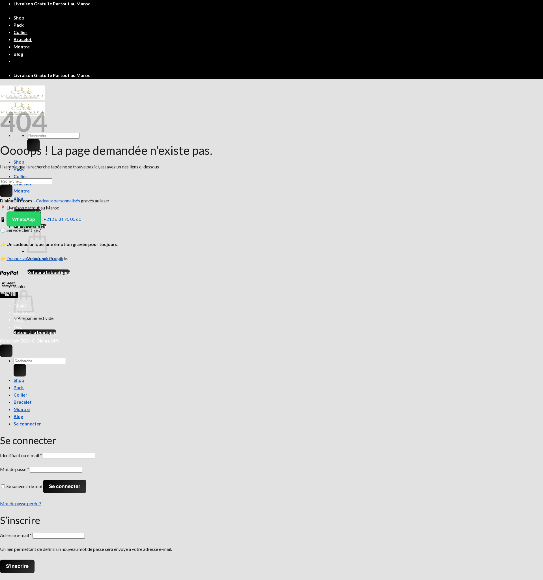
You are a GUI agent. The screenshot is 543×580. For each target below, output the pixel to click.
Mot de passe (14, 469)
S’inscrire (17, 566)
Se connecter (64, 486)
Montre (22, 46)
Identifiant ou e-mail (21, 455)
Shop (19, 17)
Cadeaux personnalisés (58, 200)
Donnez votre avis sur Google (35, 258)
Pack (19, 24)
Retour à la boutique (48, 272)
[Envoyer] (6, 191)
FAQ (18, 326)
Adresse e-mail (16, 535)
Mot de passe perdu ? (20, 503)
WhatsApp (23, 219)
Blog (18, 54)
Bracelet (23, 39)
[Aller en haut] (6, 350)
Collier (20, 32)
